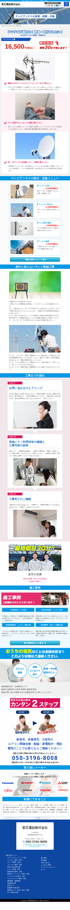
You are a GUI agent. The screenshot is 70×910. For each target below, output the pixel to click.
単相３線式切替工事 (13, 867)
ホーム (43, 869)
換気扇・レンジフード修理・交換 (18, 874)
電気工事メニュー (12, 855)
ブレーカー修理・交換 (14, 865)
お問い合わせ (45, 863)
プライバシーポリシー (48, 867)
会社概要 (44, 860)
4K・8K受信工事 (12, 892)
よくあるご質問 (46, 865)
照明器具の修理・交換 (14, 872)
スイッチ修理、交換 (13, 862)
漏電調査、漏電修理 (13, 881)
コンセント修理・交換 (14, 860)
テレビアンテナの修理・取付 (16, 878)
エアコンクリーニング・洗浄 (16, 858)
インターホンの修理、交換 (16, 876)
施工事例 (44, 858)
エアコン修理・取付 (13, 869)
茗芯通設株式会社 (32, 900)
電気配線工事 (11, 883)
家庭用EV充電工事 (13, 888)
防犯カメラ (11, 885)
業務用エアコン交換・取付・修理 (18, 890)
